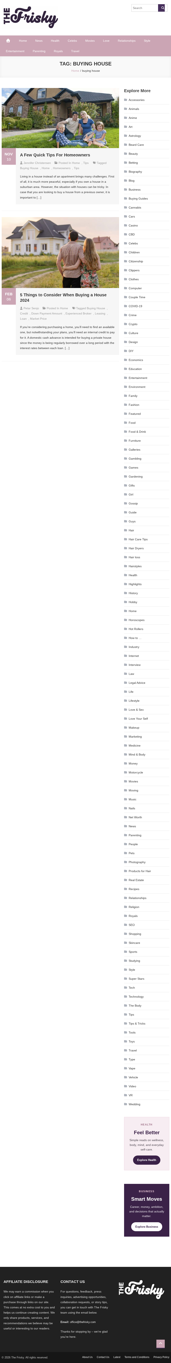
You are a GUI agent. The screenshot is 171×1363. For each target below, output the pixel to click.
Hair (131, 530)
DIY (131, 351)
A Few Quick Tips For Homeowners (55, 155)
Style (147, 40)
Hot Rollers (136, 629)
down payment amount (46, 313)
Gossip (133, 503)
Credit (24, 313)
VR (131, 1095)
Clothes (134, 279)
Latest (116, 1357)
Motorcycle (136, 772)
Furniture (135, 440)
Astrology (135, 135)
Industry (134, 647)
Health (55, 40)
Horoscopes (137, 620)
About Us (87, 1357)
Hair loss (134, 557)
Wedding (134, 1104)
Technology (136, 996)
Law (131, 673)
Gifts (132, 485)
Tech (132, 987)
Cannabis (135, 207)
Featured (135, 413)
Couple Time (137, 297)
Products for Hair (140, 871)
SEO (132, 925)
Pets (132, 853)
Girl (131, 494)
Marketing (135, 736)
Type (132, 1059)
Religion (134, 907)
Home (23, 40)
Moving (133, 790)
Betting (133, 162)
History (133, 593)
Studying (134, 960)
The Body (135, 1005)
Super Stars (136, 978)
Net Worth (135, 817)
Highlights (135, 584)
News (39, 40)
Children (134, 252)
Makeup (134, 727)
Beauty (133, 153)
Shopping (135, 933)
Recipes (134, 889)
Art (130, 126)
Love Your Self (138, 718)
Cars (132, 216)
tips (76, 168)
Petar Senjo (31, 308)
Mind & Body (137, 754)
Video (132, 1086)
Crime (133, 315)
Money (133, 763)
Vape (132, 1068)
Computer (135, 288)
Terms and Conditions (136, 1357)
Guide (133, 512)
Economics (136, 360)
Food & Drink (137, 431)
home (46, 168)
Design (133, 342)
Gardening (136, 476)
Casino (133, 225)
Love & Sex (136, 709)
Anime (133, 117)
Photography (137, 862)
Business (135, 189)
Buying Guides (138, 198)
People (133, 844)
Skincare (134, 942)
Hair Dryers (136, 548)
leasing (100, 313)
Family (133, 395)
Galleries (134, 449)
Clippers (134, 270)
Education (135, 369)
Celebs (72, 40)
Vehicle (133, 1077)
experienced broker (78, 313)
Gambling (135, 458)
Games (133, 467)
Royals (58, 51)
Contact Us (103, 1357)
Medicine (135, 745)
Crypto (133, 324)
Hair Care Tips (138, 539)
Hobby (133, 602)
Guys (132, 521)
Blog (132, 180)
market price (38, 318)
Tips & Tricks (137, 1023)
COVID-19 (135, 306)
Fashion (134, 404)
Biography (135, 171)
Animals (134, 109)
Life (131, 691)
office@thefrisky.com (83, 1322)
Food (132, 422)
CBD (132, 234)
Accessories (137, 100)
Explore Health (146, 1160)
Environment (137, 387)
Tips (86, 163)
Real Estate (136, 880)
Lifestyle (134, 700)
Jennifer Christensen (37, 163)
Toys (132, 1041)
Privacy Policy (161, 1357)
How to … (135, 638)
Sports (133, 951)
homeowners (61, 168)
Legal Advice (137, 682)
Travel (75, 51)
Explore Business (146, 1226)
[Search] (161, 8)
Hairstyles (135, 566)
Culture (133, 333)
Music (132, 799)
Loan (23, 318)
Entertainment (15, 51)
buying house (29, 168)
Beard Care (136, 144)
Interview (135, 664)
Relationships (127, 40)
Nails (132, 808)
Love (106, 40)
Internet (134, 656)
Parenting (39, 51)
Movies (90, 40)
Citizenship (136, 261)
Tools (132, 1032)
